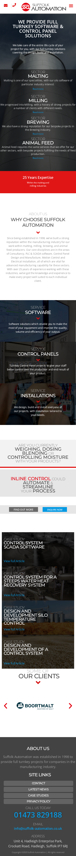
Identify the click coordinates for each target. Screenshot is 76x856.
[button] (71, 5)
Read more (38, 88)
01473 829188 (38, 815)
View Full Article (14, 561)
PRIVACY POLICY (38, 801)
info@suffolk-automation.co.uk (38, 828)
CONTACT (38, 783)
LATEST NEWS (38, 789)
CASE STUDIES (38, 795)
